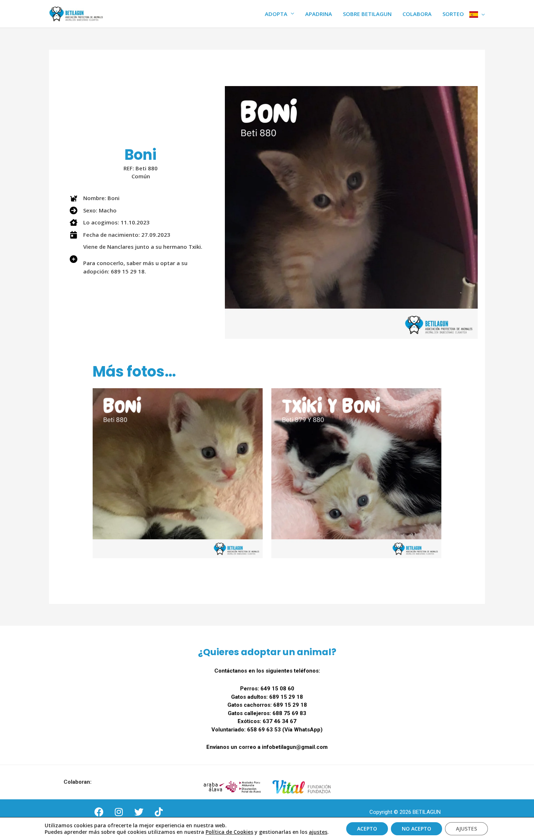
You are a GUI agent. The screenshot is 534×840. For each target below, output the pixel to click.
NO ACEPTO (416, 828)
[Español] (477, 14)
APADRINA (318, 13)
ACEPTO (367, 828)
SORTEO (453, 13)
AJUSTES (466, 828)
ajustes (318, 832)
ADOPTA (276, 13)
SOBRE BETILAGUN (367, 13)
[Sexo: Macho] (93, 210)
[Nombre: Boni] (95, 198)
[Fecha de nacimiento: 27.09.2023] (120, 235)
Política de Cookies (229, 831)
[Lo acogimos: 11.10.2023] (110, 222)
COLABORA (417, 13)
